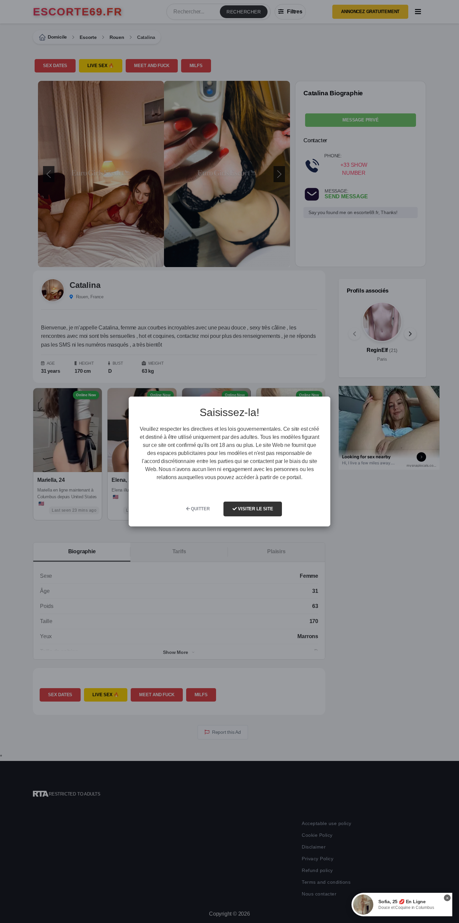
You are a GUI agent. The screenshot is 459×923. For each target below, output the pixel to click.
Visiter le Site (255, 508)
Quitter (199, 508)
